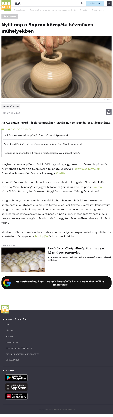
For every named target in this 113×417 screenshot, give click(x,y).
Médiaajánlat (12, 360)
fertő (84, 10)
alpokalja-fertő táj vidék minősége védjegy (53, 10)
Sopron (97, 186)
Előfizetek (95, 3)
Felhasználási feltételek (19, 348)
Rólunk (9, 336)
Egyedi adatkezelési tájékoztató (22, 354)
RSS (7, 325)
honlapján (41, 236)
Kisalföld (61, 173)
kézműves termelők (87, 168)
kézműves (98, 10)
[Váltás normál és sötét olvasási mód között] (81, 3)
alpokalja (20, 10)
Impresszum (12, 342)
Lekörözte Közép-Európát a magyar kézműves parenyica (76, 250)
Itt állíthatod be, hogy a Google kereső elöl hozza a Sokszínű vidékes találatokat (60, 283)
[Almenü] (18, 3)
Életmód (10, 16)
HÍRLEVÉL (10, 331)
